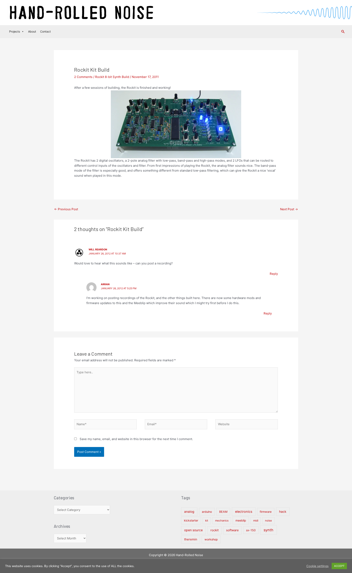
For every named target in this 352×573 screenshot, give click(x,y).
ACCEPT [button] (339, 566)
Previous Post (66, 209)
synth (268, 530)
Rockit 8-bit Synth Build (112, 77)
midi (255, 520)
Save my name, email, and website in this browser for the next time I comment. (136, 439)
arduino (207, 511)
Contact (45, 31)
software (232, 530)
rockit (214, 530)
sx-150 (251, 530)
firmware (266, 511)
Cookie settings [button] (317, 566)
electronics (243, 511)
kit (206, 520)
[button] (343, 31)
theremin (190, 539)
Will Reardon (98, 249)
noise (268, 520)
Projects (14, 31)
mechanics (222, 520)
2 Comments (83, 77)
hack (282, 512)
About (32, 31)
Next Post (289, 209)
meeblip (240, 520)
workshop (211, 539)
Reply (274, 274)
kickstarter (191, 520)
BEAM (223, 511)
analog (189, 512)
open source (193, 530)
